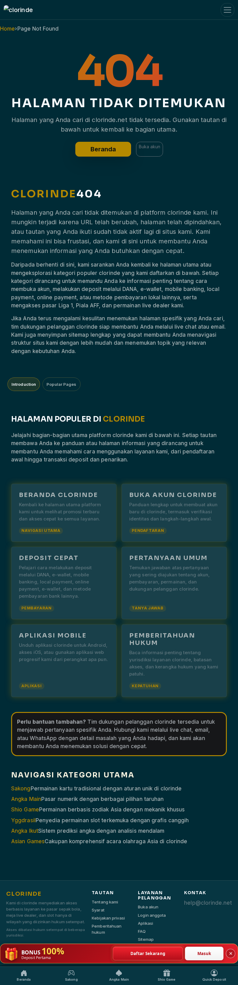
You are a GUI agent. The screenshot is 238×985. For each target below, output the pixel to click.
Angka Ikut (24, 831)
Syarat (98, 909)
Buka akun (149, 146)
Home (7, 29)
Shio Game (25, 809)
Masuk (204, 953)
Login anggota (152, 915)
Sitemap (146, 939)
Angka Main (26, 799)
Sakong (21, 788)
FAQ (142, 931)
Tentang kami (105, 901)
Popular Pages (61, 384)
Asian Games (28, 841)
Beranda (103, 149)
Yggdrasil (23, 820)
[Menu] (227, 10)
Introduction (23, 384)
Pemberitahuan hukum (106, 929)
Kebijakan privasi (108, 918)
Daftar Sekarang (147, 953)
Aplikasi (145, 923)
